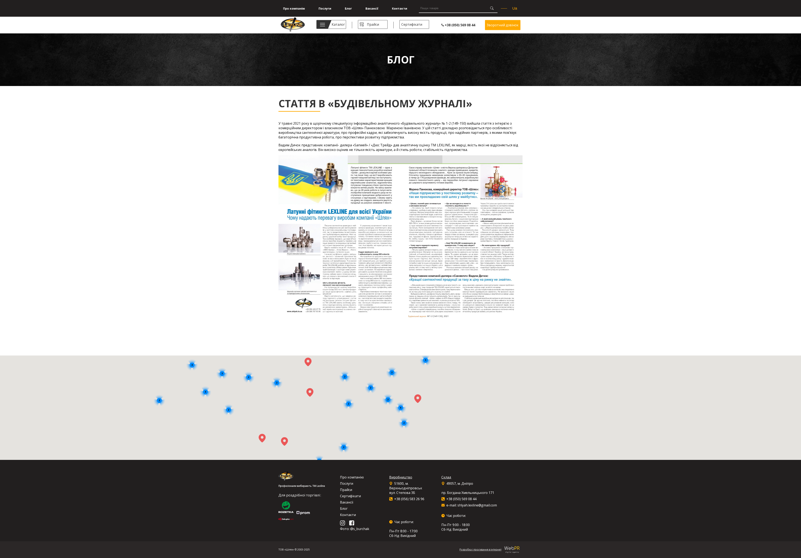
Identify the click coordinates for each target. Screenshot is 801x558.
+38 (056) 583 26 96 (409, 499)
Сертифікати (411, 24)
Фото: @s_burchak (354, 528)
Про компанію (294, 8)
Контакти (399, 8)
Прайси (373, 24)
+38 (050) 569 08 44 (459, 25)
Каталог (338, 24)
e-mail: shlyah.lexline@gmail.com (471, 505)
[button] (310, 392)
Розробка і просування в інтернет (480, 549)
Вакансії (371, 8)
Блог (348, 8)
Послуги (325, 8)
